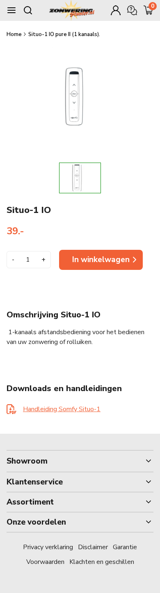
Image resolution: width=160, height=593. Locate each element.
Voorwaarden (45, 561)
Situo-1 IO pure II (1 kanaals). (64, 34)
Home (15, 34)
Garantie (125, 547)
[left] (30, 177)
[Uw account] (116, 10)
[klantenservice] (132, 10)
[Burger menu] (11, 10)
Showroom (27, 461)
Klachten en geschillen (101, 561)
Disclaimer (93, 547)
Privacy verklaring (48, 547)
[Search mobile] (28, 10)
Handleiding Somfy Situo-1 (62, 409)
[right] (129, 177)
